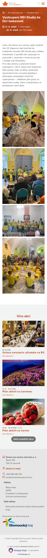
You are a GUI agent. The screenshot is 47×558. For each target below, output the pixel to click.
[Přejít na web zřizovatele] (23, 522)
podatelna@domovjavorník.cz (19, 477)
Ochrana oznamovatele (16, 496)
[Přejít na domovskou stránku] (12, 3)
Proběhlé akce (33, 13)
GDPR (8, 490)
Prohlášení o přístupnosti (17, 493)
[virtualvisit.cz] (18, 550)
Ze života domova (15, 13)
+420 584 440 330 (14, 474)
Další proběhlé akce (23, 439)
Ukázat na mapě (13, 468)
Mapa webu (11, 487)
